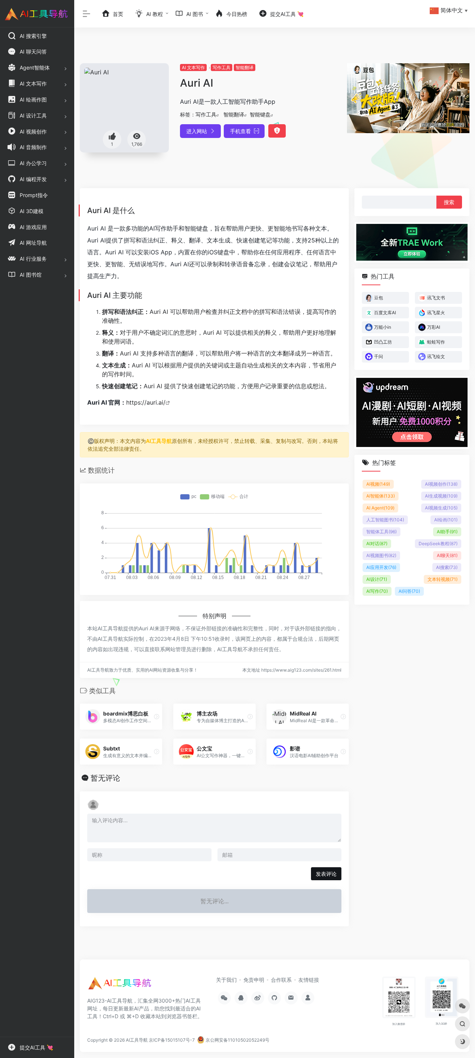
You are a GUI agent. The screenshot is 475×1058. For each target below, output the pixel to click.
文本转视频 (443, 579)
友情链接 (308, 980)
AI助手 (447, 531)
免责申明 (253, 980)
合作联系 (281, 980)
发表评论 (326, 874)
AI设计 (376, 579)
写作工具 (221, 67)
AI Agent (380, 508)
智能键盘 (260, 114)
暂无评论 (105, 778)
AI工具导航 (159, 441)
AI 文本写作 (193, 67)
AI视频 (378, 484)
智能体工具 (381, 531)
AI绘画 (446, 519)
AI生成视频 (441, 496)
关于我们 (226, 980)
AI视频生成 (441, 508)
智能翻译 (244, 67)
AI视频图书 (381, 555)
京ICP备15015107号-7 (172, 1040)
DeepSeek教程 (438, 543)
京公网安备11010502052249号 (236, 1040)
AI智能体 (380, 496)
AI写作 (377, 591)
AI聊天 (447, 555)
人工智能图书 (385, 519)
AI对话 (376, 543)
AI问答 (409, 591)
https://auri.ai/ (146, 402)
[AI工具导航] (120, 985)
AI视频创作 (441, 484)
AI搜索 (447, 567)
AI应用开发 (381, 567)
